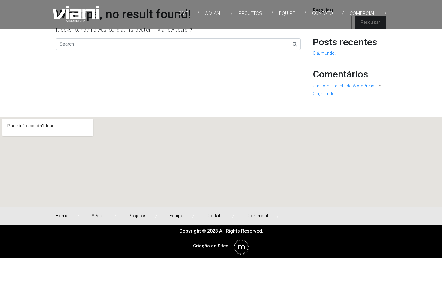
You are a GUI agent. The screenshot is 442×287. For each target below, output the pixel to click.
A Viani (213, 13)
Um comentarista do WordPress (343, 85)
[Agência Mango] (241, 247)
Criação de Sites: (211, 246)
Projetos (250, 13)
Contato (322, 13)
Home (181, 13)
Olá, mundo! (324, 53)
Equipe (287, 13)
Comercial (363, 13)
